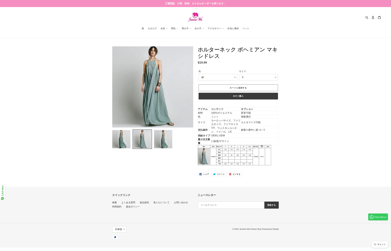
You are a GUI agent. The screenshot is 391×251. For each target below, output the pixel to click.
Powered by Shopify (270, 229)
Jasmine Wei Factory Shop (250, 229)
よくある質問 (128, 202)
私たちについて (161, 202)
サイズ (242, 71)
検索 (114, 202)
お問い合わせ (181, 202)
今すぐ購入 (238, 96)
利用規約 (116, 206)
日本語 (118, 229)
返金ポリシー (133, 206)
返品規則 (144, 202)
